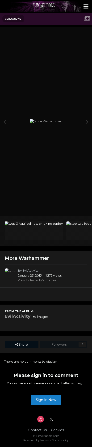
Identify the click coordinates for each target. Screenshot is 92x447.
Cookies (57, 430)
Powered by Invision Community (46, 440)
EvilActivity (30, 270)
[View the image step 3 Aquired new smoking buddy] (34, 230)
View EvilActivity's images (37, 280)
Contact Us (37, 430)
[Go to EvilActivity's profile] (10, 273)
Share (23, 344)
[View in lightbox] (46, 121)
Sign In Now (46, 400)
